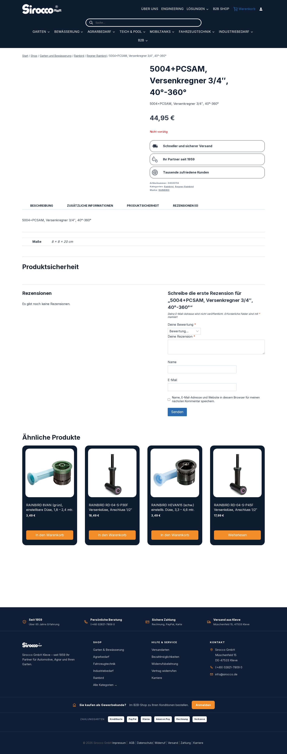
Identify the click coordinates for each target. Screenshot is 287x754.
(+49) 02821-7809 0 (228, 667)
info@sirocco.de (226, 674)
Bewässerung (66, 32)
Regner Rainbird (184, 186)
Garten (39, 32)
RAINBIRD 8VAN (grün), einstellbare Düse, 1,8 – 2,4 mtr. (49, 507)
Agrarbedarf (99, 32)
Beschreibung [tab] (41, 205)
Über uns (149, 9)
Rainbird (169, 186)
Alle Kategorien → (105, 685)
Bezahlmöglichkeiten (165, 657)
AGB (132, 742)
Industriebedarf (234, 32)
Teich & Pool (130, 32)
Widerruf (160, 742)
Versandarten (160, 650)
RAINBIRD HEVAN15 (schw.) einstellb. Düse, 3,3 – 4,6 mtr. (172, 507)
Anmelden (203, 705)
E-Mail (172, 380)
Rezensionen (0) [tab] (185, 205)
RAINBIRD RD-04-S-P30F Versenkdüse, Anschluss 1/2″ (110, 507)
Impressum (119, 742)
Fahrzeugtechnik (195, 32)
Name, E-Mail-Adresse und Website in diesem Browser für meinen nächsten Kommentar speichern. (216, 399)
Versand (173, 742)
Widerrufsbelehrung (165, 664)
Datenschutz (145, 742)
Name (172, 362)
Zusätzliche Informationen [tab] (90, 205)
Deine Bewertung (182, 324)
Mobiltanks (160, 32)
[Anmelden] (261, 9)
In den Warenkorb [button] (49, 535)
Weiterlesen (237, 535)
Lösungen (196, 9)
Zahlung (186, 742)
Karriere (157, 678)
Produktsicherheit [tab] (143, 205)
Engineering (172, 9)
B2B (141, 40)
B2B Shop (221, 9)
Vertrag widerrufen (164, 671)
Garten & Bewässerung (108, 650)
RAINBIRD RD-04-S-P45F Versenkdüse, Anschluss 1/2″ (235, 507)
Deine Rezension (181, 336)
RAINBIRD (164, 190)
